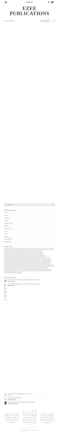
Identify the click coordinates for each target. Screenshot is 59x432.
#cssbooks (10, 249)
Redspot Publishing (46, 270)
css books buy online (10, 258)
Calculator (6, 218)
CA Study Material (31, 251)
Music (5, 231)
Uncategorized (7, 241)
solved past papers (9, 272)
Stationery (6, 236)
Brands (6, 215)
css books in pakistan (35, 258)
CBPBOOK (39, 251)
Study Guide (18, 272)
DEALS (6, 225)
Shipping (30, 428)
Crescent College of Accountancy (13, 256)
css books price (8, 263)
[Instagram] (29, 411)
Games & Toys (7, 228)
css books (34, 256)
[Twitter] (26, 411)
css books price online (19, 263)
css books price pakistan (32, 263)
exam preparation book (11, 267)
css (24, 256)
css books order (9, 260)
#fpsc (16, 249)
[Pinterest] (35, 411)
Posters (6, 233)
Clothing (6, 220)
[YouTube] (32, 411)
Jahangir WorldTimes (10, 270)
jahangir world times (42, 267)
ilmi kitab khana (31, 267)
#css (6, 249)
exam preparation (49, 265)
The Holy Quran (8, 239)
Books (5, 212)
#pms (20, 249)
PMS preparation (35, 270)
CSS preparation (39, 265)
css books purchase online (11, 265)
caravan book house (20, 251)
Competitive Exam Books (11, 253)
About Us (26, 428)
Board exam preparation (28, 249)
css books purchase (45, 263)
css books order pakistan (33, 260)
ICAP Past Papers (22, 267)
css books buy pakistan (22, 258)
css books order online (20, 260)
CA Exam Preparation (41, 249)
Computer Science (8, 223)
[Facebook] (23, 411)
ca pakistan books (9, 251)
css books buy (42, 256)
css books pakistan (46, 260)
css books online (46, 258)
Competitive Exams (23, 253)
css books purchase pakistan (26, 265)
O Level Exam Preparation (23, 270)
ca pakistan (51, 249)
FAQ (34, 428)
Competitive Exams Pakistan (36, 253)
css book (29, 256)
